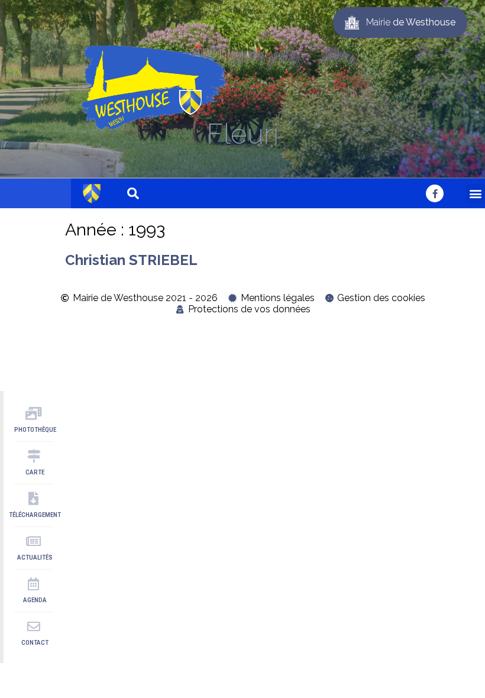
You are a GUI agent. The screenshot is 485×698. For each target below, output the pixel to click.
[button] (475, 193)
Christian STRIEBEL (131, 260)
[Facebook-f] (435, 193)
